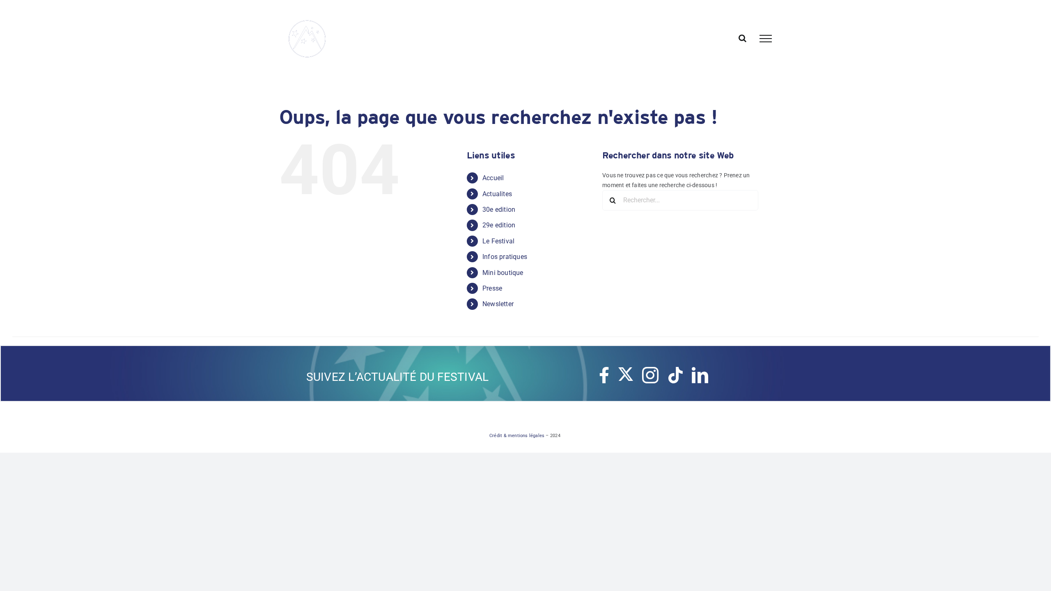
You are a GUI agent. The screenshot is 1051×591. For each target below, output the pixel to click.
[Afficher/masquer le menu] (765, 38)
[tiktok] (675, 375)
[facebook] (604, 375)
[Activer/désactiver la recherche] (742, 38)
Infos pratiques (504, 257)
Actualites (497, 194)
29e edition (498, 225)
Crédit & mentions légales (516, 435)
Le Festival (498, 241)
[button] (12, 39)
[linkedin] (700, 375)
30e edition (498, 209)
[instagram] (650, 375)
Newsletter (498, 304)
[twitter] (625, 374)
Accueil (493, 178)
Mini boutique (502, 273)
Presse (492, 288)
